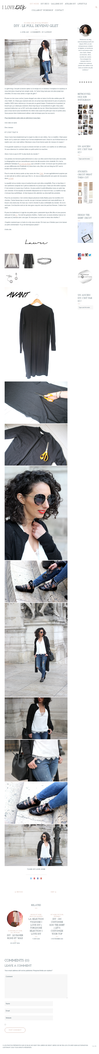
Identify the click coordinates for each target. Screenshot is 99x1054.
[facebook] (82, 82)
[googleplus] (84, 82)
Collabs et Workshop (42, 10)
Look (32, 23)
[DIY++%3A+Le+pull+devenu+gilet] (30, 878)
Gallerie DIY (57, 4)
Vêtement (44, 23)
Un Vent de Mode (25, 164)
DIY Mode (34, 4)
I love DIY (48, 32)
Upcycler (38, 23)
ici (16, 215)
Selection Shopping (36, 916)
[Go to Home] (13, 7)
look (38, 869)
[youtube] (86, 82)
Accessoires (12, 930)
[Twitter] (80, 82)
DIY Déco (45, 4)
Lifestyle (82, 4)
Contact (59, 10)
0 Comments (35, 32)
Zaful (41, 173)
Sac (12, 932)
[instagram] (91, 82)
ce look (10, 178)
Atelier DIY (70, 4)
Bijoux (33, 914)
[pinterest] (89, 82)
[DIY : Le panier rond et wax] (15, 919)
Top (93, 1046)
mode (43, 869)
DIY (34, 869)
